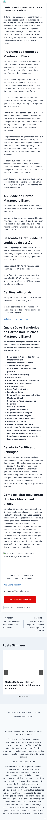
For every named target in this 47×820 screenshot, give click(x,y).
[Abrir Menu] (42, 1)
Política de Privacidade (23, 717)
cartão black (9, 607)
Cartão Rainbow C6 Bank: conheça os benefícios (11, 623)
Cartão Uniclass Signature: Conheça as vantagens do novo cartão (35, 624)
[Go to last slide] (6, 672)
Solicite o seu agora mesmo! (15, 319)
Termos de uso (13, 712)
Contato (36, 712)
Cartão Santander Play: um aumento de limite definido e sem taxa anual (22, 685)
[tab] (19, 696)
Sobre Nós (26, 712)
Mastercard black (23, 607)
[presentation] (23, 664)
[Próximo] (41, 672)
